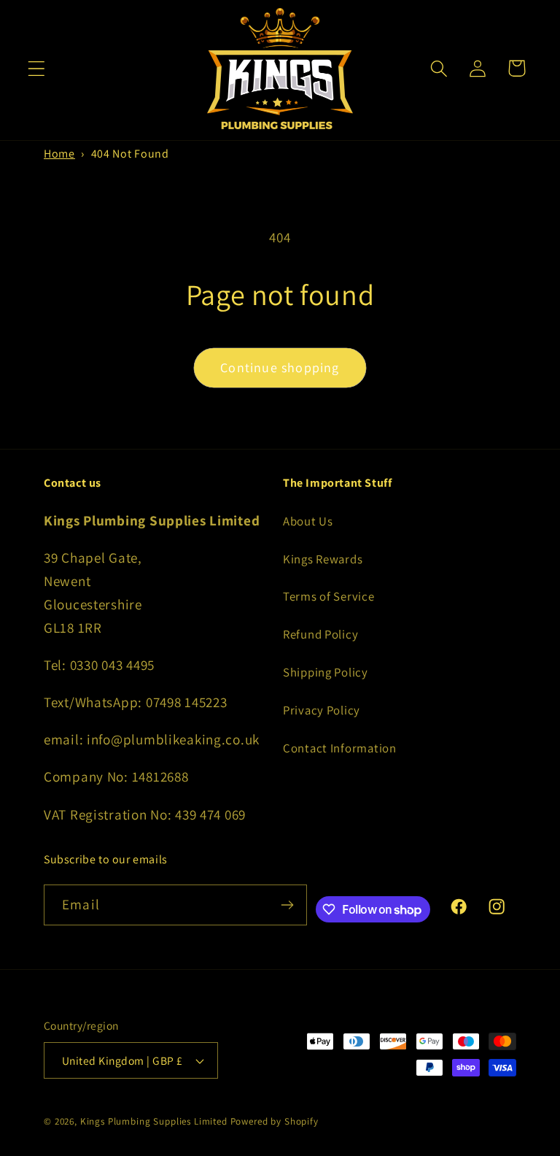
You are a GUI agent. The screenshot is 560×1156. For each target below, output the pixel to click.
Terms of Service (329, 596)
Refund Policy (320, 634)
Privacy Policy (321, 710)
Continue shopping (279, 367)
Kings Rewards (322, 559)
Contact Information (340, 748)
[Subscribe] (287, 905)
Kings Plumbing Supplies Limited (154, 1121)
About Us (308, 521)
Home (59, 153)
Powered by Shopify (274, 1121)
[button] (37, 68)
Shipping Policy (325, 672)
